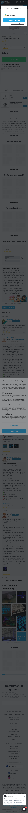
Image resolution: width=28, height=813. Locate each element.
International (11, 15)
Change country (14, 20)
